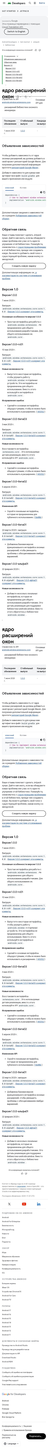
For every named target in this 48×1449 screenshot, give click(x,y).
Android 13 (6, 1326)
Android (5, 1217)
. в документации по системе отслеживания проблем (22, 275)
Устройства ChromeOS (11, 1291)
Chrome (5, 1405)
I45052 (40, 412)
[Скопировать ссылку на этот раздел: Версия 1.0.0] (19, 295)
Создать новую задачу (24, 266)
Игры (4, 1252)
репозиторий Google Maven (25, 167)
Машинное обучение (11, 1256)
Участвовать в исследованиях (14, 1384)
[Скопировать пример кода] (44, 192)
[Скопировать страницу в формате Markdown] (26, 97)
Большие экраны (9, 1283)
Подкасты (6, 1242)
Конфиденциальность (11, 1269)
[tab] (9, 188)
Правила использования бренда (18, 1430)
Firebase (5, 1409)
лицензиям (21, 1186)
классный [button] (9, 188)
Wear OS (5, 1287)
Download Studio (9, 1357)
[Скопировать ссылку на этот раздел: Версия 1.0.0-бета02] (29, 481)
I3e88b (38, 517)
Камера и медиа (9, 1264)
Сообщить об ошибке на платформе (17, 1372)
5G (3, 1273)
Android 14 (6, 1322)
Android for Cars (9, 1295)
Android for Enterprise (11, 1221)
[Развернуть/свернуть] (17, 56)
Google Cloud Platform (11, 1413)
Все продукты (8, 1417)
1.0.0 (22, 131)
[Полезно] (36, 50)
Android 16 (6, 1314)
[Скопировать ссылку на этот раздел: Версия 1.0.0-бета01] (28, 524)
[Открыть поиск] (29, 3)
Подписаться (36, 1436)
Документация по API (11, 1353)
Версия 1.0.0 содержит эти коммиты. (26, 311)
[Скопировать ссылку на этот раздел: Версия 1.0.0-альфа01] (30, 564)
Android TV (6, 1300)
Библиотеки (10, 45)
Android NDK (7, 1361)
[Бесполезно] (40, 50)
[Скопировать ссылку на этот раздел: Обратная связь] (28, 229)
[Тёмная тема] (41, 192)
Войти (42, 3)
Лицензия (27, 1426)
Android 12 (6, 1331)
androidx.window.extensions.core (16, 102)
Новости (5, 1233)
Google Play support (10, 1380)
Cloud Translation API (12, 27)
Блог (4, 1238)
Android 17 (6, 1310)
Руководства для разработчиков (15, 1349)
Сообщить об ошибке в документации (18, 1376)
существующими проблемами (32, 247)
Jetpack (24, 11)
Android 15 (6, 1318)
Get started (9, 11)
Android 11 (6, 1335)
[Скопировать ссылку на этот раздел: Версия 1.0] (20, 289)
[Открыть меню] (4, 3)
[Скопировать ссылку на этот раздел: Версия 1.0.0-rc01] (25, 344)
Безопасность (8, 1225)
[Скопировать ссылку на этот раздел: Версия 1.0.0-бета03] (29, 419)
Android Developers (9, 42)
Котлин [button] (23, 188)
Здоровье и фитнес (10, 1260)
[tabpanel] (24, 199)
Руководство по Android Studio (15, 1345)
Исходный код (8, 1229)
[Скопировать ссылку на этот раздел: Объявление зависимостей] (4, 150)
